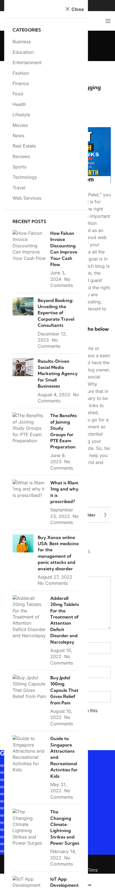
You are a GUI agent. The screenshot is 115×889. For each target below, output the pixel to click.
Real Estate (24, 146)
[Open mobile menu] (108, 20)
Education (23, 52)
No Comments (53, 583)
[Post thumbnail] (29, 259)
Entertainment (27, 62)
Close (77, 9)
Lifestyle (21, 114)
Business (22, 41)
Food (18, 93)
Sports (19, 167)
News (18, 135)
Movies (20, 125)
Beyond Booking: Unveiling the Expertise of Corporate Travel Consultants (56, 313)
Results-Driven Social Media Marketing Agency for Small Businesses (58, 373)
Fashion (21, 73)
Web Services (27, 198)
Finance (21, 83)
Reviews (21, 156)
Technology (25, 177)
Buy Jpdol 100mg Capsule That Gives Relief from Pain (64, 690)
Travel (19, 187)
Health (19, 104)
